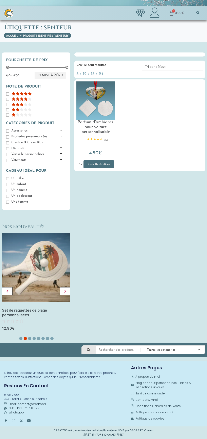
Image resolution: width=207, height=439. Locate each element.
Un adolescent (21, 196)
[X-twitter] (21, 420)
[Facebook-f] (6, 420)
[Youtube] (29, 420)
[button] (198, 13)
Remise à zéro (50, 75)
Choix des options (96, 163)
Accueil (12, 35)
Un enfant (18, 184)
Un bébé (17, 178)
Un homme (19, 190)
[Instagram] (13, 420)
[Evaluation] (19, 93)
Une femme (19, 201)
